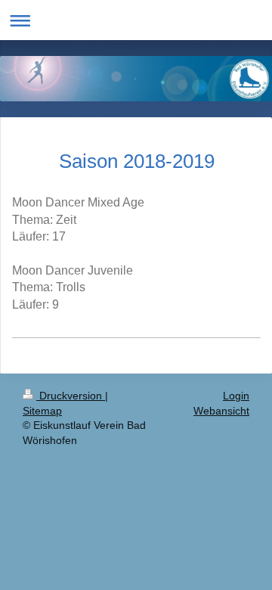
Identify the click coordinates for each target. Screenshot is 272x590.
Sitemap (42, 411)
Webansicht (221, 411)
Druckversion (70, 396)
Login (236, 396)
